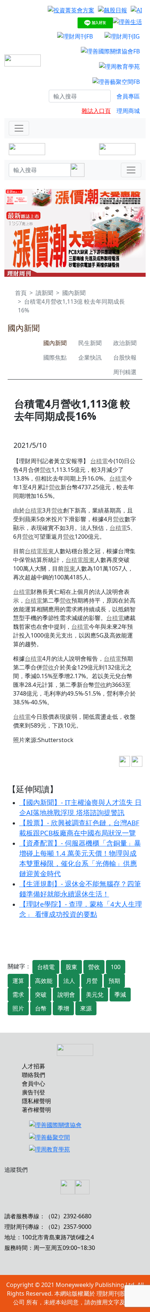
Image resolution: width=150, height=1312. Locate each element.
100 (116, 967)
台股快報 (125, 357)
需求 (18, 995)
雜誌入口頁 (96, 111)
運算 (18, 981)
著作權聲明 (36, 1110)
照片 (18, 1008)
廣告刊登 (33, 1092)
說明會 (66, 995)
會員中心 (33, 1084)
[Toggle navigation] (19, 128)
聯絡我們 (33, 1075)
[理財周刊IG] (122, 36)
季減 (120, 995)
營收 (45, 470)
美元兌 (94, 995)
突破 (41, 995)
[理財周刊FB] (75, 36)
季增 (63, 1008)
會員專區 (128, 96)
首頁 (21, 293)
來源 (86, 1008)
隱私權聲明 (36, 1101)
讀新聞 (44, 293)
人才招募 (33, 1066)
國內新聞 (74, 293)
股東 (48, 551)
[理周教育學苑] (119, 66)
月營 (92, 981)
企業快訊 (90, 357)
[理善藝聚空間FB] (116, 81)
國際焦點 (55, 357)
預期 (114, 981)
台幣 (41, 1008)
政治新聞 (125, 343)
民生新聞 (90, 343)
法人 (69, 981)
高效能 (43, 981)
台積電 (99, 461)
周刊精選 (125, 372)
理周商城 (128, 111)
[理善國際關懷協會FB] (110, 51)
